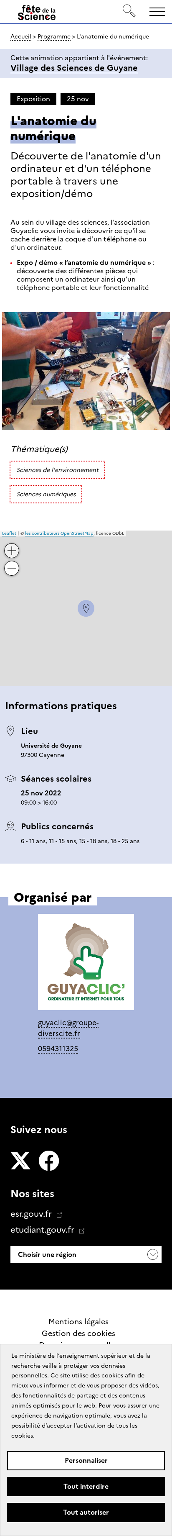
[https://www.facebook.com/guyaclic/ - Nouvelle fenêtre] (86, 963)
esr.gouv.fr (32, 1214)
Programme (54, 36)
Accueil (20, 36)
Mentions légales (78, 1321)
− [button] (12, 562)
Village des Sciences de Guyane (74, 68)
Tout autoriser (86, 1512)
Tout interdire (86, 1486)
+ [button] (12, 544)
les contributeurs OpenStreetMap (59, 533)
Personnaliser (86, 1460)
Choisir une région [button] (46, 1255)
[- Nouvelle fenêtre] (20, 1161)
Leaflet (9, 533)
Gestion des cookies (78, 1333)
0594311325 (58, 1048)
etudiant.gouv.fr (43, 1230)
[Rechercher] (129, 11)
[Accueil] (36, 14)
